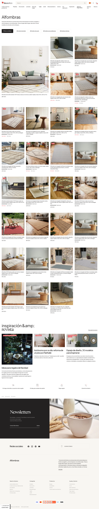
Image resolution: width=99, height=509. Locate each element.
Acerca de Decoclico (14, 484)
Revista (95, 6)
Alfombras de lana (64, 31)
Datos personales (25, 506)
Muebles (15, 6)
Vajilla (40, 6)
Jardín (44, 6)
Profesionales (13, 492)
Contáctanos (72, 484)
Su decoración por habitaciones (16, 485)
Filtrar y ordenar (7, 31)
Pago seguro (72, 491)
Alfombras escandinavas (49, 31)
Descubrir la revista (92, 330)
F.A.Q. (70, 485)
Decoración (21, 6)
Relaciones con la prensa (15, 491)
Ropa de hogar (34, 7)
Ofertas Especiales (79, 7)
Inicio (3, 396)
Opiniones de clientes (73, 489)
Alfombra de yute (34, 31)
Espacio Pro (89, 7)
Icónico (59, 6)
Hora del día (12, 487)
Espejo (51, 484)
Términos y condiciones (15, 506)
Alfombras (13, 396)
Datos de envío (72, 487)
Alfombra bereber (21, 31)
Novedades (52, 485)
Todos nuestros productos (5, 7)
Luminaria (28, 6)
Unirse (38, 425)
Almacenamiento (51, 6)
